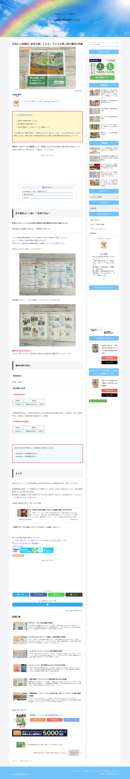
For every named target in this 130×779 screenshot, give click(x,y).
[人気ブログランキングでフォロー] (98, 402)
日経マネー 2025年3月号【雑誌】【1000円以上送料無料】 (109, 383)
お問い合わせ (94, 220)
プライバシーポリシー (98, 229)
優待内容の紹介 (28, 194)
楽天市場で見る (54, 719)
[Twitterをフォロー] (47, 605)
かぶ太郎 (103, 254)
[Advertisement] (47, 169)
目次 (46, 187)
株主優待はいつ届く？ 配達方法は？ (35, 191)
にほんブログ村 (17, 546)
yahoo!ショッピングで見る (71, 719)
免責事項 (93, 233)
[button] (74, 595)
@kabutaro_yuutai (49, 101)
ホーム (74, 771)
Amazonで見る (38, 719)
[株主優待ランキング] (108, 333)
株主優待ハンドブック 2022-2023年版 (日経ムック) (46, 715)
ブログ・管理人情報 (97, 224)
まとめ (26, 197)
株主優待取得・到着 (19, 555)
